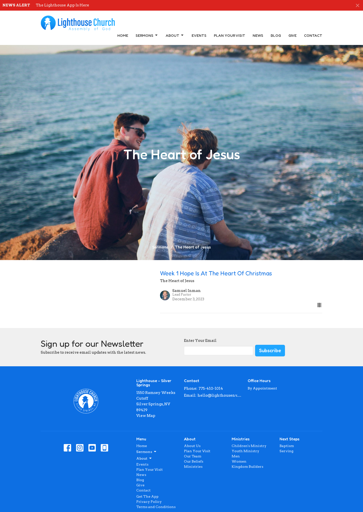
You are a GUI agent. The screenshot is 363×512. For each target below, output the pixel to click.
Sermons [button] (144, 452)
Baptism (287, 446)
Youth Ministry (245, 451)
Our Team (192, 456)
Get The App (147, 496)
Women (239, 461)
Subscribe (270, 350)
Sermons (144, 35)
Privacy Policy (149, 502)
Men (236, 456)
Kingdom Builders (247, 467)
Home (122, 35)
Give (292, 35)
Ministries (193, 467)
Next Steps (290, 438)
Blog (276, 35)
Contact (313, 35)
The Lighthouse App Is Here (62, 5)
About (172, 35)
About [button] (141, 458)
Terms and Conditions (156, 507)
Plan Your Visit (229, 35)
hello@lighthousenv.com (220, 395)
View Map (145, 415)
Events (199, 35)
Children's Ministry (249, 446)
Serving (286, 451)
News (258, 35)
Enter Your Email (200, 340)
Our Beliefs (193, 461)
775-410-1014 (211, 388)
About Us (192, 446)
